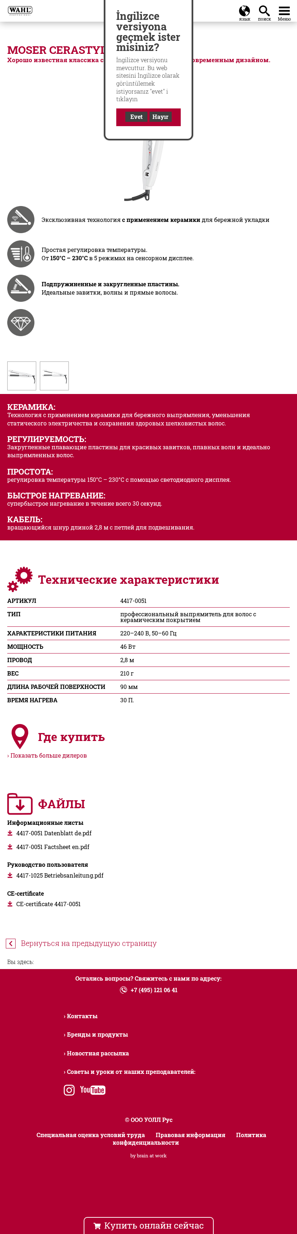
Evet (136, 116)
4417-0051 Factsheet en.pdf (52, 846)
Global (244, 9)
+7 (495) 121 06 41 (154, 990)
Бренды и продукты (97, 1034)
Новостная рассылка (98, 1053)
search (266, 9)
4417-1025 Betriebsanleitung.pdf (60, 875)
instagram (69, 1091)
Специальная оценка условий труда (91, 1135)
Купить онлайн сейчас (154, 1225)
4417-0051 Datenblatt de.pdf (54, 833)
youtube (91, 1091)
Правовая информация (190, 1135)
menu (284, 9)
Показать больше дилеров (49, 755)
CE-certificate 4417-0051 (48, 904)
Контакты (82, 1016)
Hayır (160, 116)
